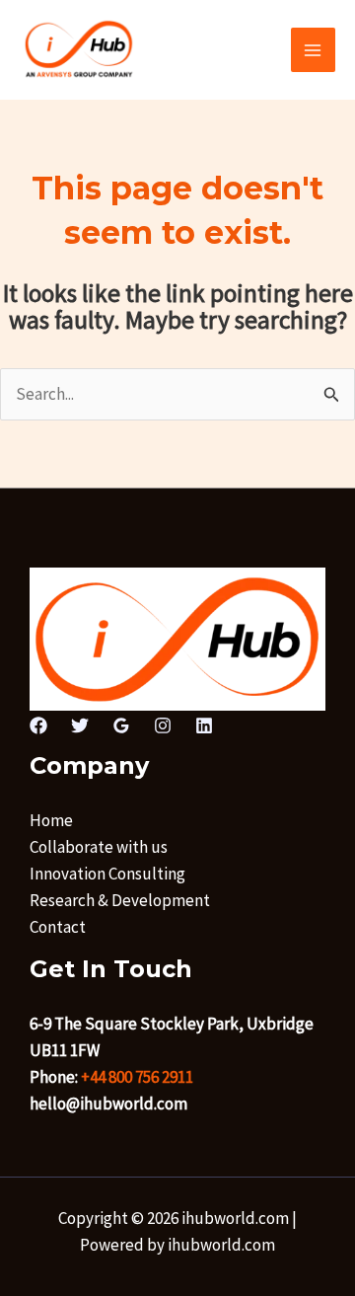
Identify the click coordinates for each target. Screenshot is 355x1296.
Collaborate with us (99, 847)
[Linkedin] (204, 725)
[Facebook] (38, 725)
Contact (58, 927)
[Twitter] (80, 725)
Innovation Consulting (107, 873)
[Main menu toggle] (313, 50)
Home (51, 820)
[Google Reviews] (121, 725)
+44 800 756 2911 (137, 1077)
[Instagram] (163, 725)
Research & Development (120, 900)
